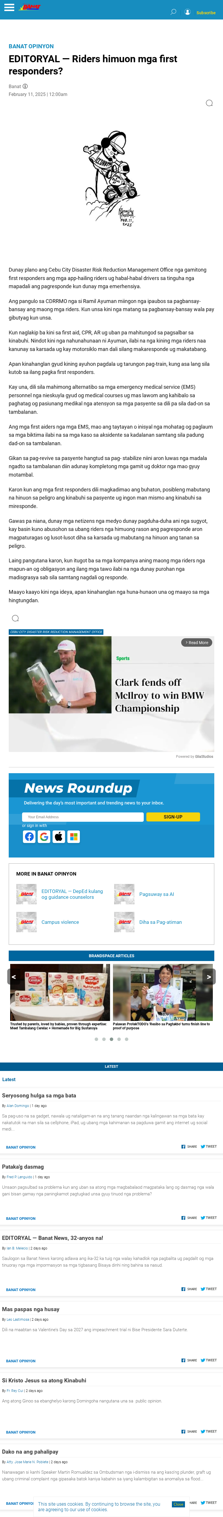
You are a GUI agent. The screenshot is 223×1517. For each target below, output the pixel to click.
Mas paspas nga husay (31, 1309)
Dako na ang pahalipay (30, 1451)
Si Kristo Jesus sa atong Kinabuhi (44, 1380)
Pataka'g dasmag (23, 1166)
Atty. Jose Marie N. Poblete (27, 1462)
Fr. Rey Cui (15, 1391)
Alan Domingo (18, 1106)
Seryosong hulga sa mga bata (39, 1095)
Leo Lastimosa (18, 1320)
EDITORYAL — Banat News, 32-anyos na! (52, 1238)
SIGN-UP (173, 817)
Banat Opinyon (31, 46)
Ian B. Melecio (17, 1248)
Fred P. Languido (19, 1177)
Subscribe (206, 12)
